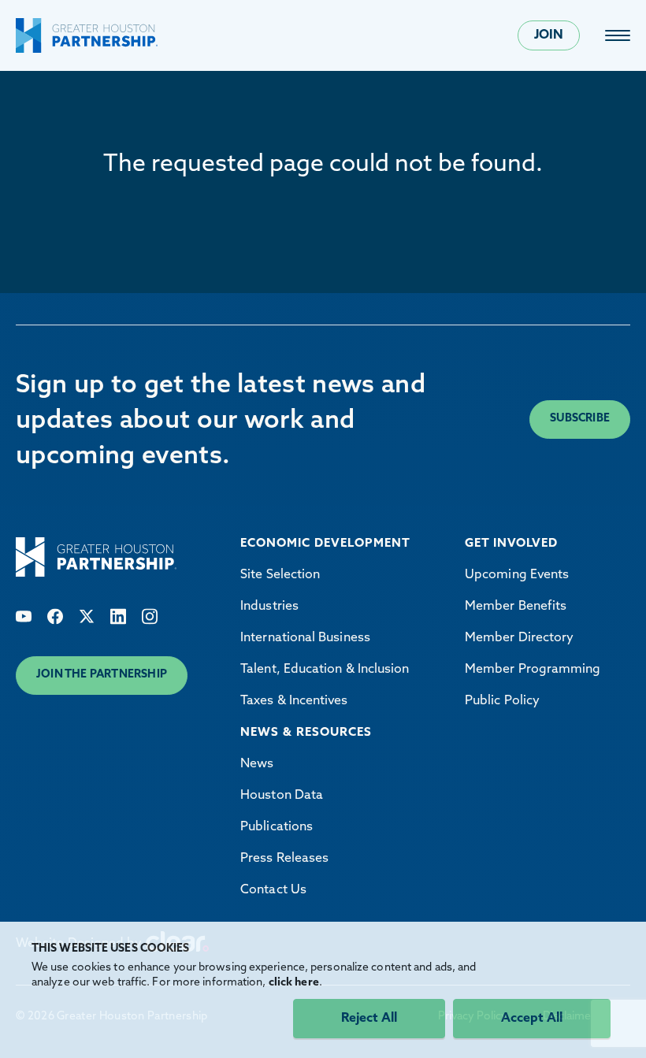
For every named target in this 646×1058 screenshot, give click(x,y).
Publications (276, 827)
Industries (269, 606)
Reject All (369, 1018)
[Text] (24, 616)
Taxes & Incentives (293, 701)
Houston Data (281, 795)
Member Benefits (515, 606)
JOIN (548, 35)
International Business (305, 638)
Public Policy (502, 701)
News (256, 764)
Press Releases (284, 858)
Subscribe (580, 419)
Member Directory (519, 638)
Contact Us (273, 890)
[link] (617, 35)
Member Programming (532, 669)
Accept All (531, 1018)
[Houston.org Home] (87, 35)
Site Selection (280, 575)
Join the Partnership (101, 675)
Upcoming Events (517, 575)
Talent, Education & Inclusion (324, 669)
